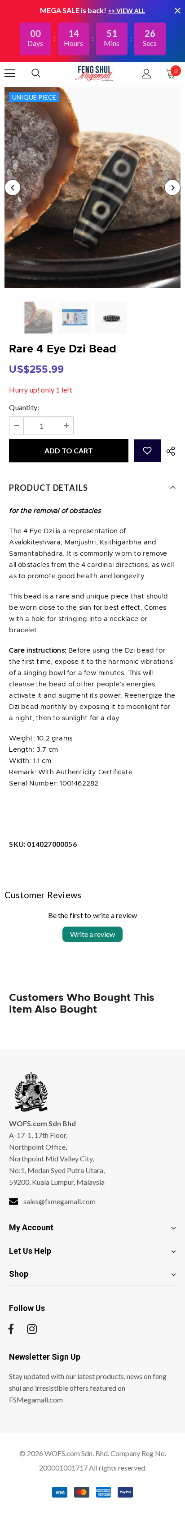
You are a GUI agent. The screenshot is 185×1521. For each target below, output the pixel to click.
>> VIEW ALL (126, 10)
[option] (92, 187)
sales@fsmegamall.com (59, 1201)
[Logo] (94, 73)
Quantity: (24, 407)
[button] (147, 450)
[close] (177, 10)
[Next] (172, 187)
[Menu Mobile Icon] (9, 73)
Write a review (92, 934)
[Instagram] (32, 1329)
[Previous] (12, 187)
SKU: (42, 844)
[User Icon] (146, 73)
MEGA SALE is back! (74, 10)
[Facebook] (11, 1329)
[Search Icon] (44, 73)
